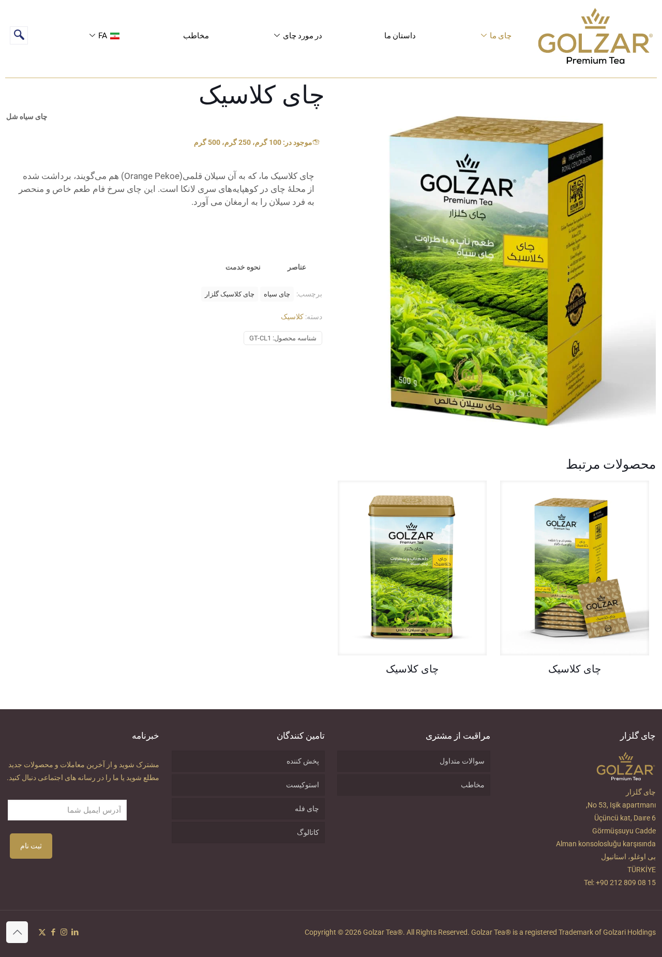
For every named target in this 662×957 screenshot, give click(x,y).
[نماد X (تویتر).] (42, 932)
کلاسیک (292, 316)
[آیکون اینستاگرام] (64, 932)
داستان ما (400, 35)
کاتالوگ (308, 832)
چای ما (500, 35)
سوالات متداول (462, 761)
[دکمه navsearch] (19, 35)
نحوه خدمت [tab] (243, 267)
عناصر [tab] (297, 267)
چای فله (307, 808)
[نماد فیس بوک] (53, 932)
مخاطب (196, 35)
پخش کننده (303, 761)
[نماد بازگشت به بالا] (17, 932)
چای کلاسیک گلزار (229, 294)
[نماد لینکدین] (75, 932)
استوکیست (302, 785)
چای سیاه (277, 294)
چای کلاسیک (574, 670)
